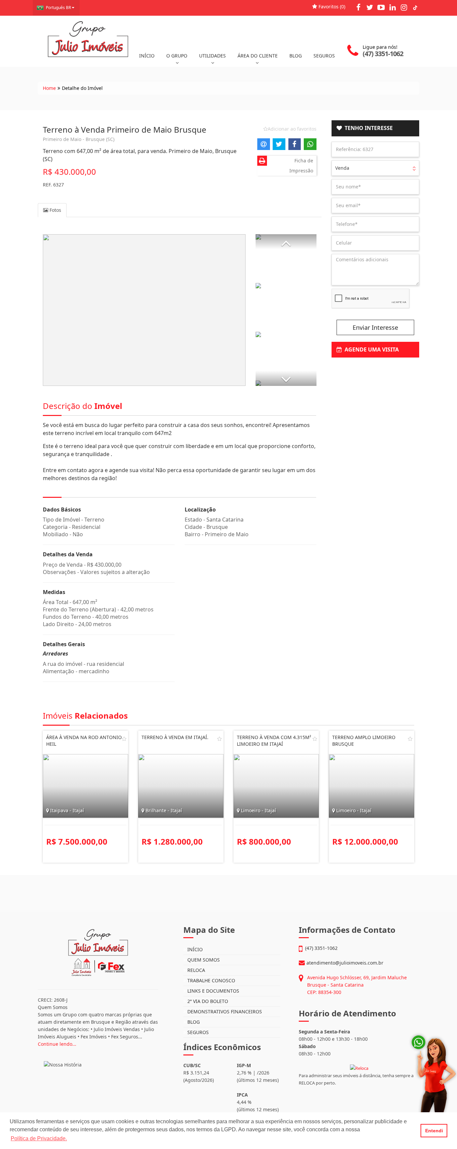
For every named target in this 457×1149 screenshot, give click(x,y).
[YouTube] (381, 7)
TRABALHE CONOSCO (210, 980)
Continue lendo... (57, 1044)
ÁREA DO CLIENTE (258, 55)
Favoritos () (331, 6)
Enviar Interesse (375, 327)
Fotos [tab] (54, 210)
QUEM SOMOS (203, 960)
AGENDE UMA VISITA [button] (370, 349)
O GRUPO (176, 55)
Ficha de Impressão (301, 165)
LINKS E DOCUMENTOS (212, 991)
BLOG (295, 55)
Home (49, 88)
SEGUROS (324, 55)
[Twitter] (370, 7)
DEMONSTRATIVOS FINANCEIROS (224, 1011)
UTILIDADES (212, 55)
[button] (286, 241)
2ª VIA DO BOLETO (207, 1001)
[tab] (376, 128)
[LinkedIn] (392, 7)
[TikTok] (415, 7)
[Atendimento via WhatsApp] (428, 1090)
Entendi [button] (434, 1130)
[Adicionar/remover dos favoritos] (124, 738)
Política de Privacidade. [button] (39, 1138)
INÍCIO (147, 55)
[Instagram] (404, 7)
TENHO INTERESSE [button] (367, 128)
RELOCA (195, 970)
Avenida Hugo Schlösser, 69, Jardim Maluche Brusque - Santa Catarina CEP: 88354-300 (357, 984)
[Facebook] (358, 7)
